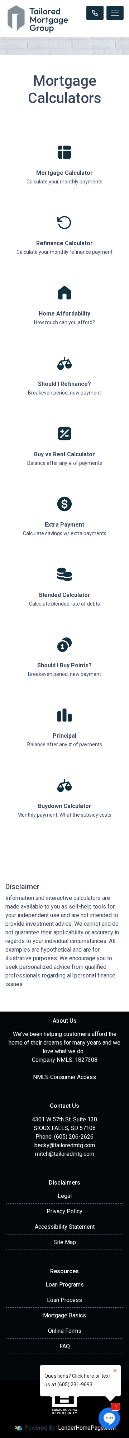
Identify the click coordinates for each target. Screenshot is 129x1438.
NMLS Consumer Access (64, 1077)
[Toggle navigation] (115, 13)
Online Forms (64, 1330)
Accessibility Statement (65, 1226)
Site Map (64, 1242)
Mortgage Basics (64, 1315)
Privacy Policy (64, 1211)
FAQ (64, 1346)
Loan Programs (65, 1284)
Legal (65, 1195)
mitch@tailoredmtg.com (64, 1153)
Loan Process (64, 1300)
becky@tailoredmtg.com (64, 1145)
